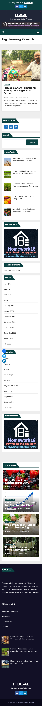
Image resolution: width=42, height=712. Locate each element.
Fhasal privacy (7, 622)
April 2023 (7, 295)
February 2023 (9, 306)
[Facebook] (4, 351)
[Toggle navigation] (38, 31)
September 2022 (10, 333)
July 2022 (7, 344)
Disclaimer (5, 617)
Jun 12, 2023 (11, 509)
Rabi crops (8, 391)
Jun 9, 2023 (11, 531)
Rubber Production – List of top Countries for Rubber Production (20, 550)
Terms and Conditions (10, 612)
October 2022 (9, 327)
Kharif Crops (8, 375)
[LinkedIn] (4, 361)
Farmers (6, 84)
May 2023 (7, 289)
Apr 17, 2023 (10, 97)
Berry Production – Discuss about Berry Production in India (17, 483)
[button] (33, 32)
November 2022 (10, 322)
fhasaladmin (23, 97)
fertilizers (7, 369)
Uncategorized (9, 402)
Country (6, 358)
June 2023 (8, 284)
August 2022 (8, 338)
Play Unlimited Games (12, 386)
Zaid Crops (8, 407)
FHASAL (21, 15)
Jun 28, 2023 (11, 486)
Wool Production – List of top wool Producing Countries (20, 527)
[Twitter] (4, 356)
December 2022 (10, 317)
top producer (8, 397)
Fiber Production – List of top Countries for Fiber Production (20, 505)
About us (5, 627)
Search (6, 135)
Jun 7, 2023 (11, 553)
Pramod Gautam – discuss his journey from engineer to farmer (20, 91)
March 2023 (8, 300)
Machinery (7, 380)
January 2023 (9, 311)
